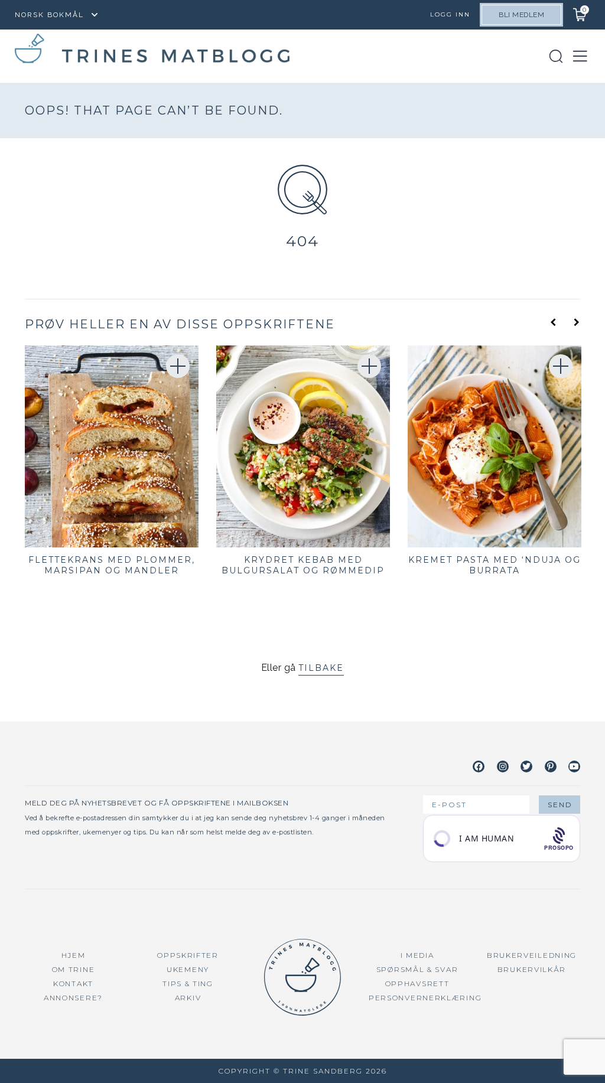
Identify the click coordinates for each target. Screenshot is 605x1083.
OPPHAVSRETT (417, 983)
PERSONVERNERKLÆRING (425, 997)
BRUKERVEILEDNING (532, 955)
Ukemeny (188, 969)
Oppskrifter (188, 955)
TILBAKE (321, 668)
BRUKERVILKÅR (531, 969)
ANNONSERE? (73, 997)
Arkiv (188, 997)
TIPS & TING (187, 983)
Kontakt (73, 983)
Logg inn (450, 14)
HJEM (73, 955)
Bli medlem (521, 15)
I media (417, 955)
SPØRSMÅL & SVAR (417, 969)
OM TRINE (73, 969)
